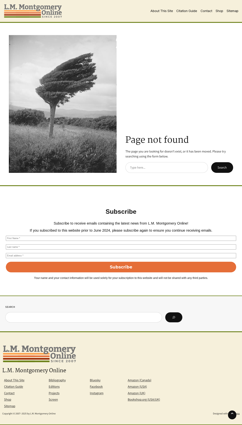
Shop (7, 399)
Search (222, 167)
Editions (54, 386)
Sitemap (9, 406)
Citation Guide (13, 386)
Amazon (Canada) (139, 380)
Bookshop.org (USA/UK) (144, 399)
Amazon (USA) (137, 386)
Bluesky (95, 380)
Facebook (96, 386)
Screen (53, 399)
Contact (9, 393)
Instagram (96, 393)
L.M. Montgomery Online (34, 370)
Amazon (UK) (136, 393)
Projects (54, 393)
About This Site (14, 380)
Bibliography (57, 380)
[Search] (173, 317)
